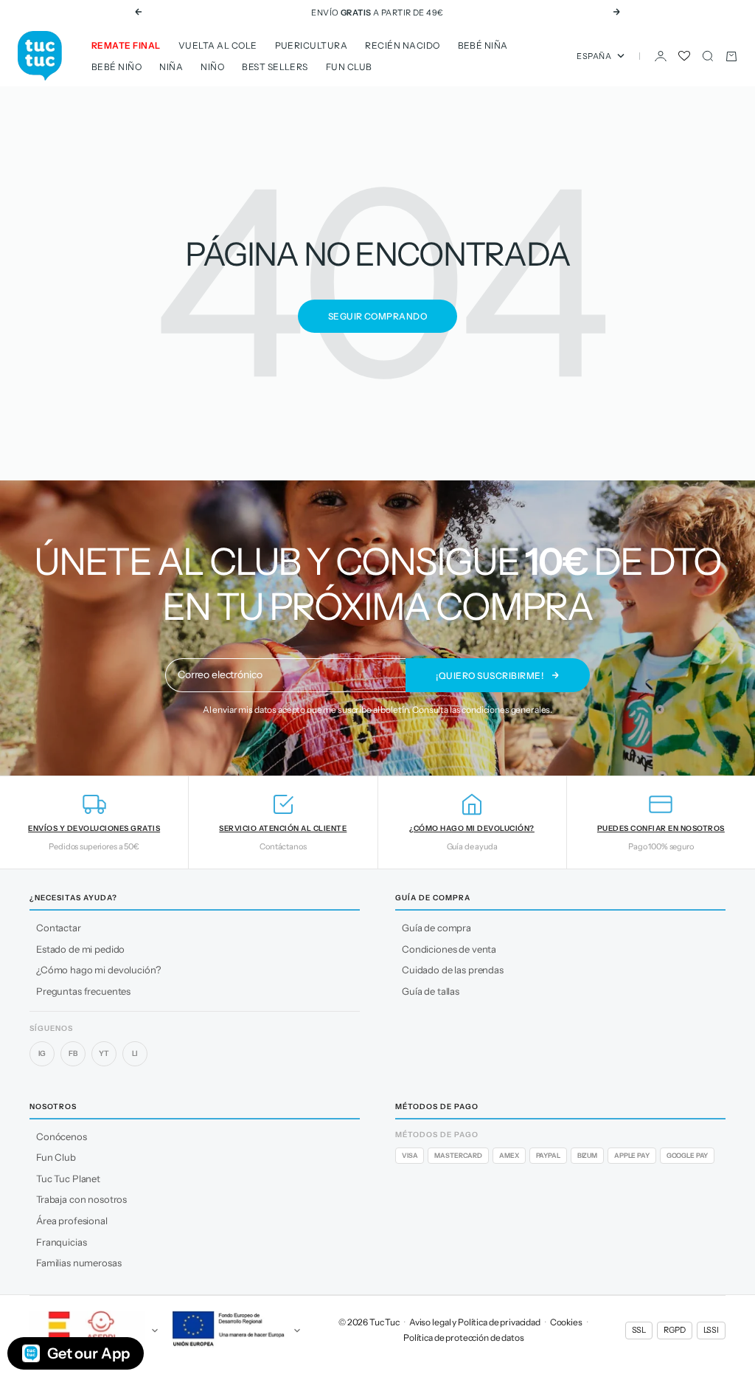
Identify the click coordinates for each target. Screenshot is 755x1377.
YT (104, 1053)
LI (135, 1053)
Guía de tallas (430, 991)
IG (42, 1053)
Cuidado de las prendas (453, 970)
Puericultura (311, 45)
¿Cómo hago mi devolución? (98, 970)
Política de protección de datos (463, 1337)
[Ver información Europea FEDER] (237, 1330)
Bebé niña (483, 45)
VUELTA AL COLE (217, 45)
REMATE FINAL (126, 45)
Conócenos (61, 1136)
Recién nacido (402, 45)
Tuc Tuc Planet (68, 1178)
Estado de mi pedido (80, 949)
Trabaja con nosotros (81, 1199)
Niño (212, 66)
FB (73, 1053)
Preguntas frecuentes (83, 991)
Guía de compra (436, 927)
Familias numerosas (78, 1263)
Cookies (566, 1322)
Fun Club (349, 66)
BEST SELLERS (275, 66)
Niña (171, 66)
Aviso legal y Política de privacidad (474, 1322)
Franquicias (61, 1242)
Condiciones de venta (449, 949)
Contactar (58, 927)
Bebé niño (116, 66)
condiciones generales (506, 709)
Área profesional (72, 1220)
